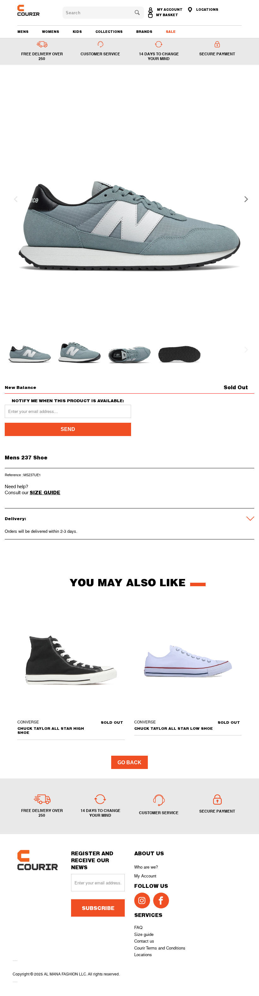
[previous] (15, 199)
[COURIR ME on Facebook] (161, 900)
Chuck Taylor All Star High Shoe (71, 660)
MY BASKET (167, 15)
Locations (143, 954)
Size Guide (45, 492)
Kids (77, 32)
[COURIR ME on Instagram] (142, 900)
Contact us (144, 941)
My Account (145, 876)
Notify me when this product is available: (68, 400)
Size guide (144, 934)
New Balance (20, 387)
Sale (171, 32)
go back (129, 762)
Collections (109, 32)
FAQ (138, 927)
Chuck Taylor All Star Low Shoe (188, 660)
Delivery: (15, 518)
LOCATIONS (206, 9)
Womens (50, 32)
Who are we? (146, 867)
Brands (144, 32)
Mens (22, 32)
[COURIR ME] (35, 10)
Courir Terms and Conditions (159, 948)
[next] (244, 199)
